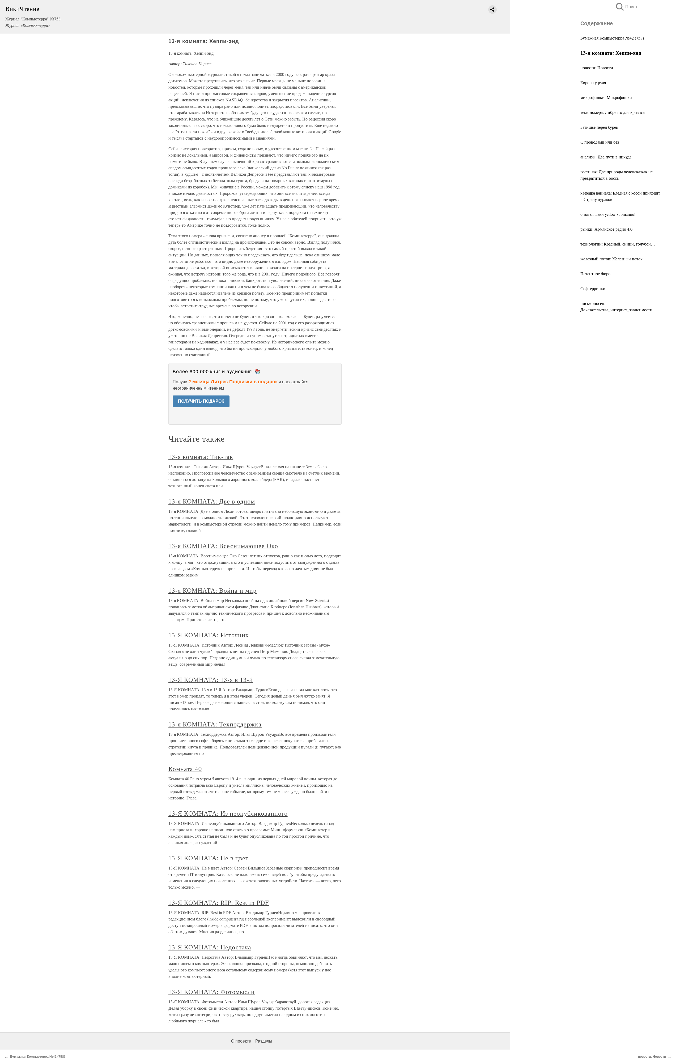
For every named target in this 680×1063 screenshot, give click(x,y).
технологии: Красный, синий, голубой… (617, 244)
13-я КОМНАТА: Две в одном (211, 501)
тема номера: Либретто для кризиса (612, 112)
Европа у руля (593, 82)
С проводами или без (599, 142)
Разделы (263, 1041)
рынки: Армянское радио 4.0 (606, 229)
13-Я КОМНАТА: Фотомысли (211, 991)
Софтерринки (592, 288)
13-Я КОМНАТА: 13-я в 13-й (210, 679)
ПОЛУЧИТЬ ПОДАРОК (201, 401)
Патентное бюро (595, 273)
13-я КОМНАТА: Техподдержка (215, 724)
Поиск (626, 7)
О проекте (241, 1041)
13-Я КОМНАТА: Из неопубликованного (228, 813)
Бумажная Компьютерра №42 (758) (612, 38)
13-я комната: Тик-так (200, 456)
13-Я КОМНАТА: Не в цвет (208, 858)
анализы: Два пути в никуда (605, 157)
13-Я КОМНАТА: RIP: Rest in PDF (218, 902)
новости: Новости (596, 67)
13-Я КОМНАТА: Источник (208, 635)
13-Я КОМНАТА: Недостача (209, 947)
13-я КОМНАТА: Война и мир (212, 590)
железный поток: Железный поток (611, 258)
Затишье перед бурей (599, 127)
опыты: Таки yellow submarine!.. (609, 214)
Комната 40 (185, 768)
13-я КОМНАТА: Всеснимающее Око (223, 545)
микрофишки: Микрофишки (606, 97)
